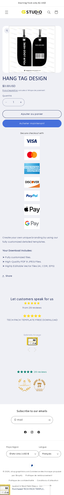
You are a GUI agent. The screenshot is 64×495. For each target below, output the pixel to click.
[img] (32, 303)
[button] (6, 12)
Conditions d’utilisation (47, 480)
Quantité (7, 96)
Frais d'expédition (10, 90)
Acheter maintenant (32, 123)
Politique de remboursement (38, 475)
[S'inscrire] (49, 420)
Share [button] (9, 276)
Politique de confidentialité (21, 480)
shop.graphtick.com (20, 471)
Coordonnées (45, 485)
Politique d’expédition (25, 485)
